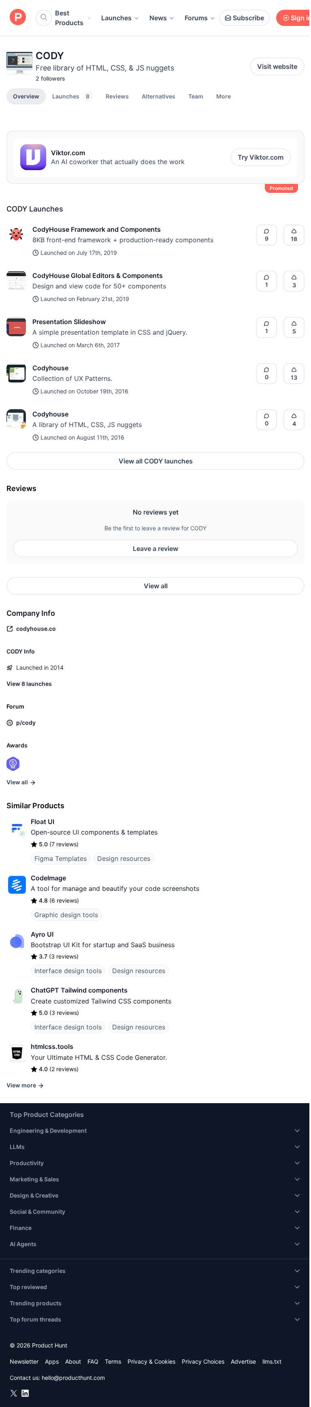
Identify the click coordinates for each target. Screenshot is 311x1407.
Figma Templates (60, 858)
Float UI (42, 822)
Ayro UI (42, 934)
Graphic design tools (66, 915)
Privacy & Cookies (151, 1361)
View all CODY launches (156, 461)
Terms (113, 1361)
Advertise (243, 1361)
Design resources (123, 858)
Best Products (69, 18)
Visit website (277, 66)
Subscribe (248, 18)
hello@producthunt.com (73, 1377)
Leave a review (155, 548)
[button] (223, 96)
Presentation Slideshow (69, 322)
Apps (52, 1361)
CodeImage (48, 878)
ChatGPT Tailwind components (79, 990)
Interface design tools (68, 971)
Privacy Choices (203, 1361)
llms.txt (271, 1361)
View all (156, 586)
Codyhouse (50, 368)
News (158, 18)
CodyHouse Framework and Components (96, 229)
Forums (196, 18)
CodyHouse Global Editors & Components (97, 275)
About (73, 1361)
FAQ (92, 1361)
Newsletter (24, 1361)
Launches (116, 18)
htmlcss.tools (52, 1046)
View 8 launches (29, 683)
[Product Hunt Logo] (18, 17)
